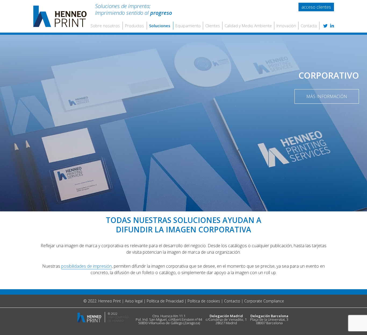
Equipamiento (188, 25)
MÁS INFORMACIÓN (326, 96)
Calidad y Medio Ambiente (248, 25)
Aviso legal (134, 300)
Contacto (309, 25)
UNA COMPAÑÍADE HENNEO (118, 319)
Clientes (212, 25)
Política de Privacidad (165, 300)
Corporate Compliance (264, 300)
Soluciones (159, 25)
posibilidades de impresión (86, 266)
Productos (134, 25)
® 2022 (112, 313)
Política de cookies (204, 300)
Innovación (286, 25)
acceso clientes (316, 7)
